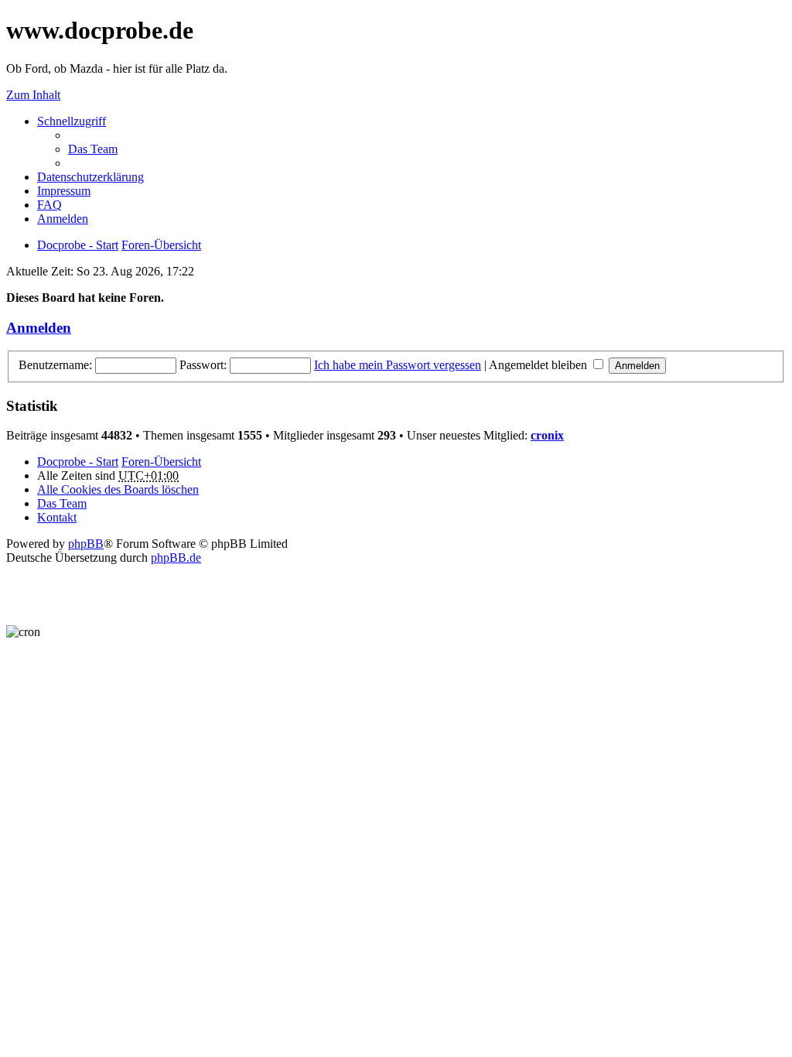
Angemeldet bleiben (539, 364)
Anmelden (38, 328)
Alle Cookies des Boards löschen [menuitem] (118, 489)
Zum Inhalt (33, 94)
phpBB (86, 543)
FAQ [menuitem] (49, 204)
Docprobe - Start (77, 461)
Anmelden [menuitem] (62, 218)
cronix (547, 435)
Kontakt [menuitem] (57, 517)
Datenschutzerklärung (90, 176)
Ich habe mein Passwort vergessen (397, 364)
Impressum (63, 190)
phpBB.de (176, 557)
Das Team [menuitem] (93, 149)
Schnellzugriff (71, 121)
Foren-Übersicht (161, 461)
